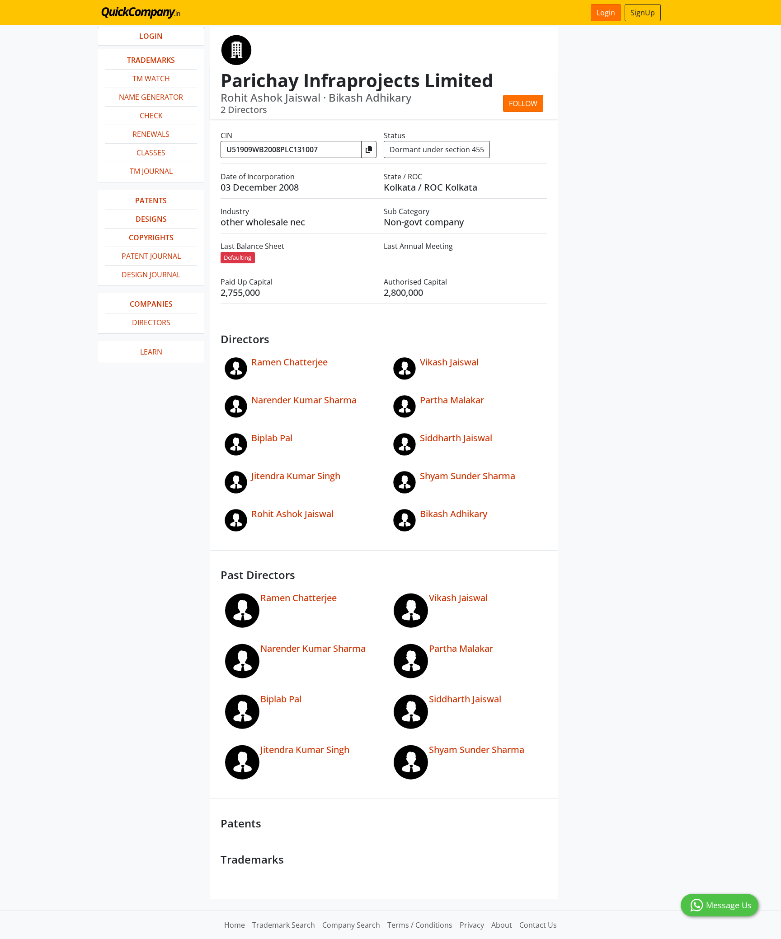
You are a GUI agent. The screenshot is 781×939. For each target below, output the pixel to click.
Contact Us (538, 925)
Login (606, 13)
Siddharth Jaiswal (456, 438)
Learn (151, 352)
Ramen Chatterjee (289, 362)
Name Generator (151, 97)
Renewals (150, 134)
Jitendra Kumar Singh (295, 476)
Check (151, 116)
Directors (151, 322)
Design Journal (151, 275)
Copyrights (151, 238)
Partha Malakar (452, 400)
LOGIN (151, 36)
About (501, 925)
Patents (151, 201)
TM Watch (151, 79)
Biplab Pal (271, 438)
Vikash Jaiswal (449, 362)
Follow (523, 103)
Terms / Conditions (419, 925)
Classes (150, 153)
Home (234, 925)
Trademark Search (283, 925)
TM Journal (151, 171)
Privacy (472, 925)
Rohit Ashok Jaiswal (292, 514)
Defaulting (237, 257)
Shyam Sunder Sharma (467, 476)
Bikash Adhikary (453, 514)
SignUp (642, 13)
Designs (151, 219)
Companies (151, 304)
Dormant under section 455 (437, 149)
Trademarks (151, 60)
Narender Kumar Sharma (304, 400)
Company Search (351, 925)
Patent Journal (151, 256)
